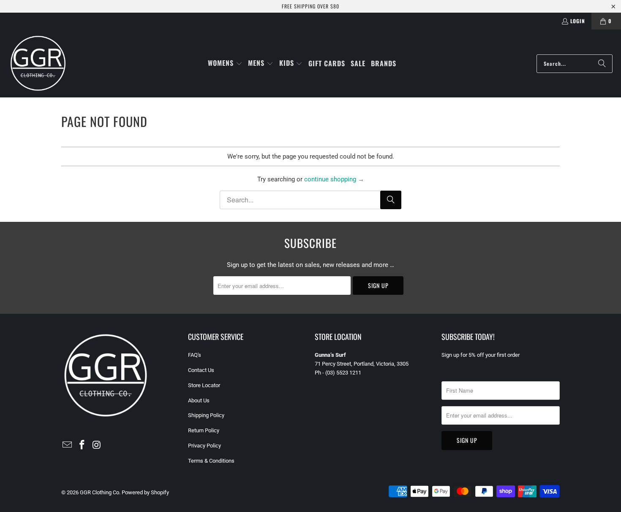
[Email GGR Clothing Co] (67, 445)
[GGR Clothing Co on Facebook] (82, 445)
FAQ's (194, 355)
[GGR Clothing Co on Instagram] (96, 445)
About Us (199, 400)
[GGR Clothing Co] (38, 63)
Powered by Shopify (145, 492)
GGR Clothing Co (99, 492)
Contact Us (201, 370)
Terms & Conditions (211, 461)
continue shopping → (334, 179)
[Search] (602, 63)
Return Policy (203, 430)
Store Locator (204, 385)
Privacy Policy (204, 445)
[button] (225, 63)
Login (577, 20)
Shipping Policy (206, 415)
